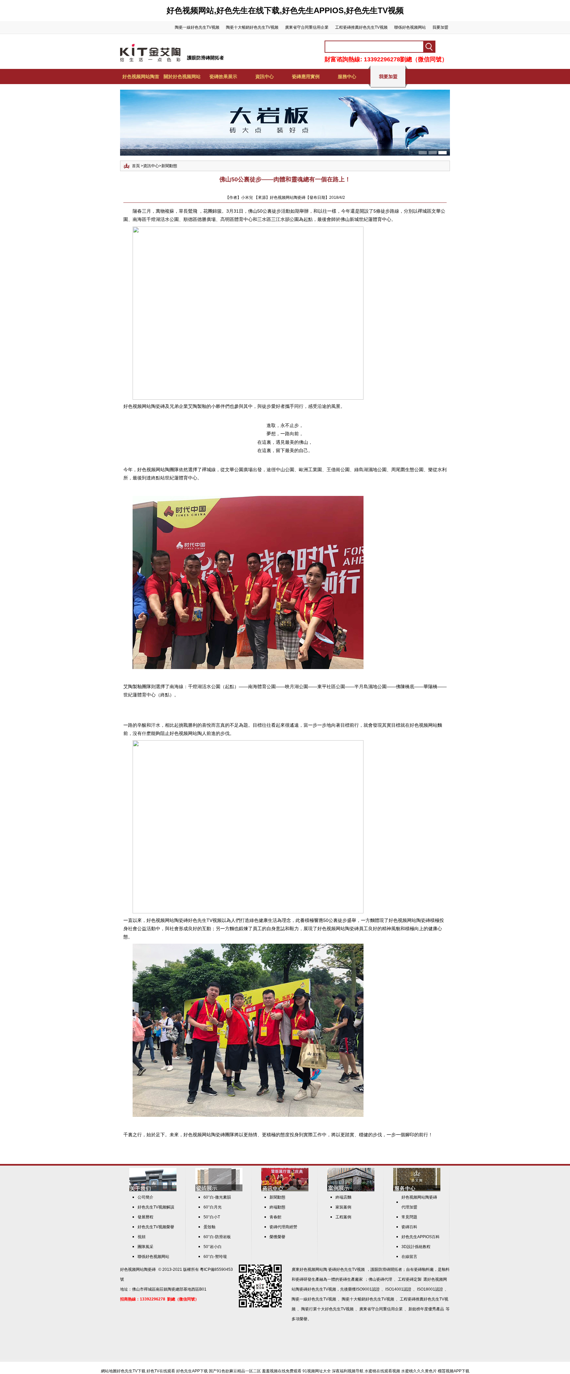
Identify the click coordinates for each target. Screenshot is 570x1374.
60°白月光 (213, 1207)
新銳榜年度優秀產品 (426, 1309)
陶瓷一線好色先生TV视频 (197, 27)
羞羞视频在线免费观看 (281, 1371)
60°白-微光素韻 (217, 1197)
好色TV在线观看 (160, 1371)
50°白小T (212, 1217)
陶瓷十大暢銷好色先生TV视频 (252, 27)
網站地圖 (109, 1371)
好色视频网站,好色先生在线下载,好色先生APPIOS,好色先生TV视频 (285, 10)
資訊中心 (264, 76)
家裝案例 (343, 1207)
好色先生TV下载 (131, 1371)
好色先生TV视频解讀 (156, 1207)
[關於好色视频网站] (152, 1190)
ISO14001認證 (398, 1289)
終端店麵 (343, 1197)
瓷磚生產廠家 (351, 1279)
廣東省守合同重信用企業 (307, 27)
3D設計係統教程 (415, 1246)
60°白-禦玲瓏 (215, 1256)
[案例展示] (350, 1190)
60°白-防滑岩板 (217, 1237)
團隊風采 (145, 1246)
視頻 (141, 1237)
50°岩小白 (213, 1246)
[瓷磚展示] (218, 1190)
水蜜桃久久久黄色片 (419, 1371)
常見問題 (409, 1217)
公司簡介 (145, 1197)
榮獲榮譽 (277, 1237)
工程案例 (343, 1217)
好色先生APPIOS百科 (420, 1237)
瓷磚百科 (409, 1227)
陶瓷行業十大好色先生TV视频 (327, 1309)
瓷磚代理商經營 (283, 1227)
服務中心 (347, 76)
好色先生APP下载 (192, 1371)
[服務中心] (416, 1190)
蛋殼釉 (209, 1227)
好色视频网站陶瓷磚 (138, 1269)
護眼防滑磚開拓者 (205, 57)
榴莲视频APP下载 (453, 1371)
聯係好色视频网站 (410, 27)
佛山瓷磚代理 (380, 1279)
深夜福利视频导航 (348, 1371)
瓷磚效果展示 (223, 76)
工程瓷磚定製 (410, 1279)
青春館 (275, 1217)
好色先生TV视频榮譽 (156, 1227)
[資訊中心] (284, 1190)
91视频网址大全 (316, 1371)
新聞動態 (169, 166)
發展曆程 (145, 1217)
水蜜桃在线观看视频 (382, 1371)
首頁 (136, 166)
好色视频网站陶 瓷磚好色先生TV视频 (332, 1269)
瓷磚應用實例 (306, 76)
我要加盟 (440, 27)
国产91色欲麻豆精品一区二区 (235, 1371)
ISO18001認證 (430, 1289)
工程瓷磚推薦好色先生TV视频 (361, 27)
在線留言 (409, 1256)
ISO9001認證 (368, 1289)
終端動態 (277, 1207)
